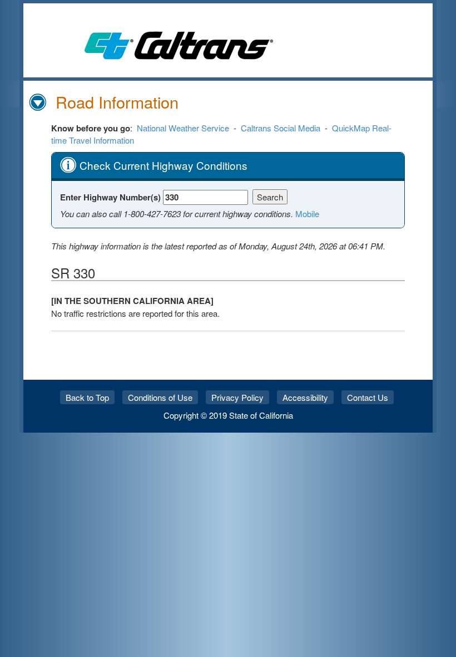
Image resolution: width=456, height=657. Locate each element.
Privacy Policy (237, 397)
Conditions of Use (160, 397)
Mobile (307, 213)
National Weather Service (183, 128)
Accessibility (305, 397)
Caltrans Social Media (280, 128)
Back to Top (87, 397)
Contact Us (367, 397)
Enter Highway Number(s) (111, 197)
